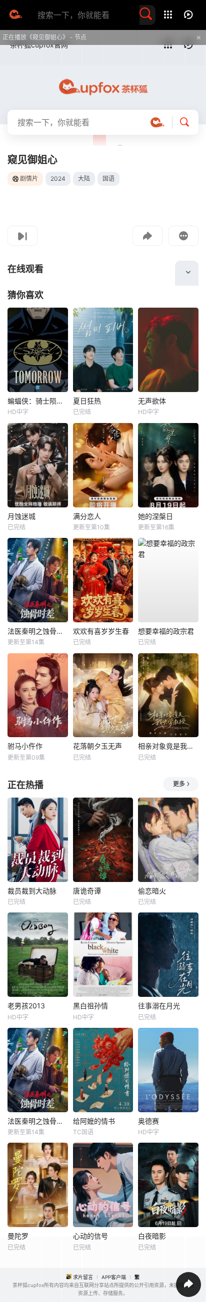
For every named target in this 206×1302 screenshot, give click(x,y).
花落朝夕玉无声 (97, 746)
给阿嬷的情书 (94, 1121)
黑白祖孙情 (90, 1005)
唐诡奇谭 (87, 890)
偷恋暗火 (152, 890)
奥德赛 (148, 1121)
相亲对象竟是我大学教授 (168, 746)
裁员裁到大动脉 (32, 890)
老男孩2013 (26, 1005)
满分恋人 (87, 516)
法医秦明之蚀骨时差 (38, 631)
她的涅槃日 (155, 516)
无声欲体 (152, 401)
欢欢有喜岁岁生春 (101, 631)
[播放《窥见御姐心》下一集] (23, 236)
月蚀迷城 (22, 516)
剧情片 (29, 178)
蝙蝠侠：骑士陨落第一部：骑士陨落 (38, 401)
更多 (179, 784)
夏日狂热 (87, 401)
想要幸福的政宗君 (166, 631)
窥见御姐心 (33, 160)
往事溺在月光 (159, 1005)
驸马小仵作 (25, 746)
